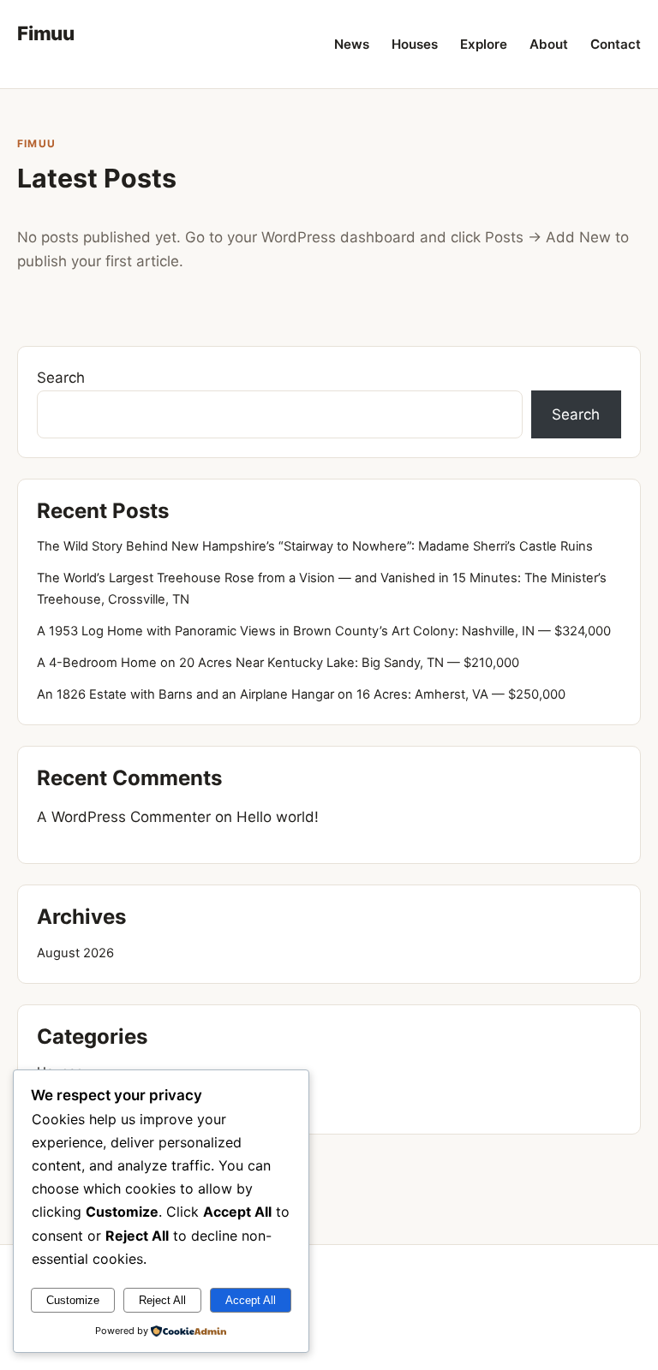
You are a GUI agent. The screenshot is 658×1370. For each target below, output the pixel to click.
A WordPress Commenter (124, 816)
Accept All (250, 1300)
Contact (615, 44)
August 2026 (75, 953)
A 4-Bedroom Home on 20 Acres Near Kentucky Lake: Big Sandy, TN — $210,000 (278, 662)
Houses (415, 44)
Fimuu (46, 33)
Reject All (162, 1300)
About (548, 44)
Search (61, 377)
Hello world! (277, 816)
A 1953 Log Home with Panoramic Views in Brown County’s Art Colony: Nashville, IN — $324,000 (324, 631)
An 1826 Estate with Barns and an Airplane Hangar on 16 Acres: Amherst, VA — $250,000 (301, 694)
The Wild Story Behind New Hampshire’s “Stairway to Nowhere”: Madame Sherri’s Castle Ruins (315, 546)
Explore (483, 44)
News (351, 44)
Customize (72, 1300)
